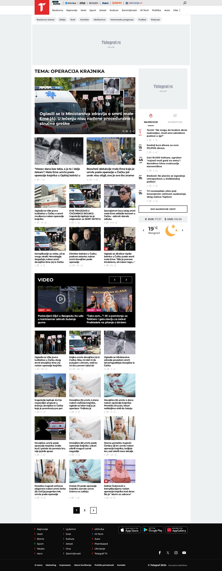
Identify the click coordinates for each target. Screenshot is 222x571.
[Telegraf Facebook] (160, 552)
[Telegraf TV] (184, 552)
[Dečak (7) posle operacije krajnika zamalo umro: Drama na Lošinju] (85, 471)
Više (175, 10)
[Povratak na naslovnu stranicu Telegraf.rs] (42, 7)
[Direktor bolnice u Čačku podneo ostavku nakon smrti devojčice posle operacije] (85, 239)
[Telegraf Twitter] (168, 552)
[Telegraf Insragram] (176, 552)
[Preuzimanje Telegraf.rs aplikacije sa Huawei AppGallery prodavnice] (176, 530)
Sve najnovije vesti (163, 209)
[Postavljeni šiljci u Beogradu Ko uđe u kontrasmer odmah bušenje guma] (60, 299)
